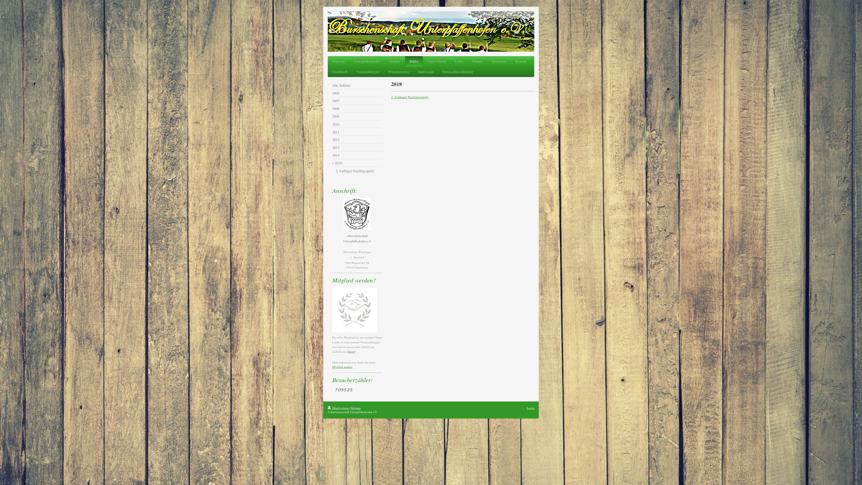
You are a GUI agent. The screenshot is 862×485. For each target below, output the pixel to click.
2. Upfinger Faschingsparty (410, 97)
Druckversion (341, 408)
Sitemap (356, 408)
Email (351, 352)
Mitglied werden (342, 367)
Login (530, 408)
